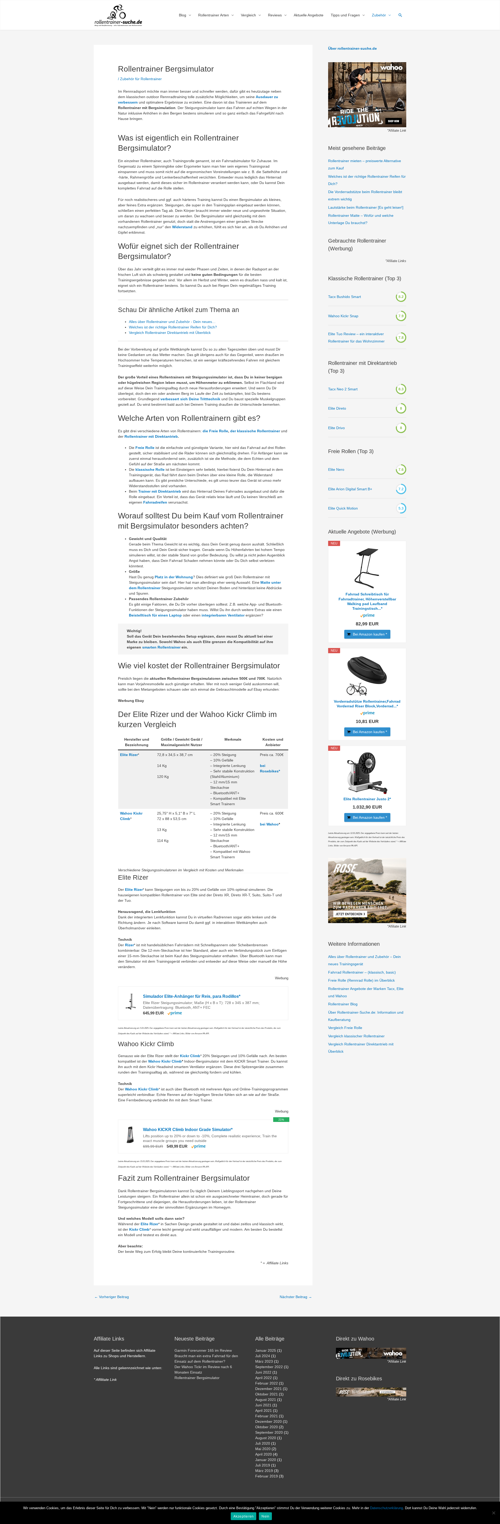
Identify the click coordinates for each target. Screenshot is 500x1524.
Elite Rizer (129, 755)
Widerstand (182, 227)
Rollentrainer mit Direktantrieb (151, 436)
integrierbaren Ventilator (223, 615)
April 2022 (263, 1378)
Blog (182, 15)
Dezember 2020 (268, 1421)
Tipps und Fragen (345, 15)
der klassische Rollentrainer (255, 431)
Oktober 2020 (266, 1427)
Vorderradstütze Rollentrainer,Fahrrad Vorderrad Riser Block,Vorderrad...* (367, 703)
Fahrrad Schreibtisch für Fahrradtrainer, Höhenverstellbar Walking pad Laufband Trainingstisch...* (367, 601)
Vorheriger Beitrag (111, 1297)
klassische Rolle (150, 469)
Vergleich (248, 15)
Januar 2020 (265, 1460)
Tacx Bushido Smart (344, 297)
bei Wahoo (269, 824)
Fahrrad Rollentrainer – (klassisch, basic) (362, 972)
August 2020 (265, 1438)
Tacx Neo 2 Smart (343, 389)
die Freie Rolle (215, 431)
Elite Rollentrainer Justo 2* (367, 799)
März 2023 (264, 1361)
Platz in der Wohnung (174, 577)
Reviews (275, 15)
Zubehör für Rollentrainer (141, 79)
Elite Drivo (336, 428)
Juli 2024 (262, 1356)
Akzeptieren (243, 1516)
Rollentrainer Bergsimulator (197, 1378)
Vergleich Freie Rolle (345, 1028)
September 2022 (269, 1367)
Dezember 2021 (268, 1389)
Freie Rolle (144, 448)
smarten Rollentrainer (161, 647)
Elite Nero (336, 469)
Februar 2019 (266, 1476)
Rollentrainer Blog (343, 1004)
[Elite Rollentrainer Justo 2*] (367, 773)
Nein (265, 1516)
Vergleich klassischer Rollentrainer (356, 1036)
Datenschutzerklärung (386, 1508)
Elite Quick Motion (343, 508)
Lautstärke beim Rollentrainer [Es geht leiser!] (365, 207)
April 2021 (263, 1410)
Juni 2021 (263, 1405)
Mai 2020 (263, 1449)
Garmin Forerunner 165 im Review (203, 1350)
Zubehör (379, 15)
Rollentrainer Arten (213, 15)
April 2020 (263, 1454)
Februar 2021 (266, 1416)
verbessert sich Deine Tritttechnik (190, 399)
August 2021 (265, 1400)
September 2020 (269, 1432)
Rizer (129, 945)
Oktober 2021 (266, 1394)
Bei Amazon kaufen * (370, 634)
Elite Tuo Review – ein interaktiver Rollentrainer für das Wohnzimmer (356, 337)
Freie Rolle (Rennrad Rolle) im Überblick (361, 980)
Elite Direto (337, 408)
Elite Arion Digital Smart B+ (350, 489)
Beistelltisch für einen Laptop (155, 615)
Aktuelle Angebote (308, 15)
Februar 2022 (266, 1383)
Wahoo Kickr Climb (165, 1061)
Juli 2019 (262, 1465)
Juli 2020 (262, 1443)
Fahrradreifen (155, 502)
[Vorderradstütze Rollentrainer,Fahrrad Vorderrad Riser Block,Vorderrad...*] (367, 675)
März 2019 (264, 1471)
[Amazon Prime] (174, 1013)
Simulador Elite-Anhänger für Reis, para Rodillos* (191, 996)
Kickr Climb (190, 1056)
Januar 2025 (265, 1350)
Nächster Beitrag (296, 1297)
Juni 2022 (263, 1372)
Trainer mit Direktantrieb (159, 491)
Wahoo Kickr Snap (343, 316)
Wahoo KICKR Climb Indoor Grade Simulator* (188, 1129)
